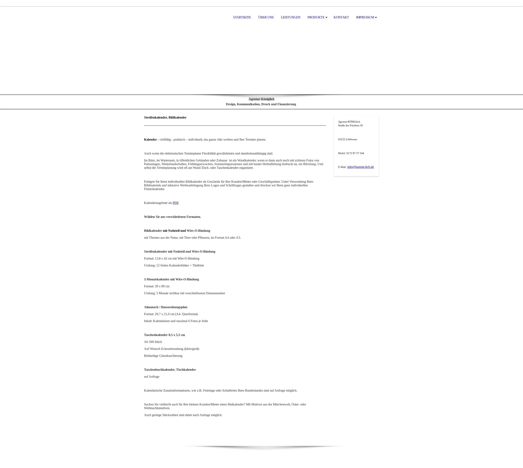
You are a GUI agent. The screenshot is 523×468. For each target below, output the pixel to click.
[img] (164, 17)
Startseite (242, 17)
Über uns (266, 17)
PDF (176, 203)
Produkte (315, 17)
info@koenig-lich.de (360, 167)
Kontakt (341, 17)
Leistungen (291, 17)
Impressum (365, 17)
